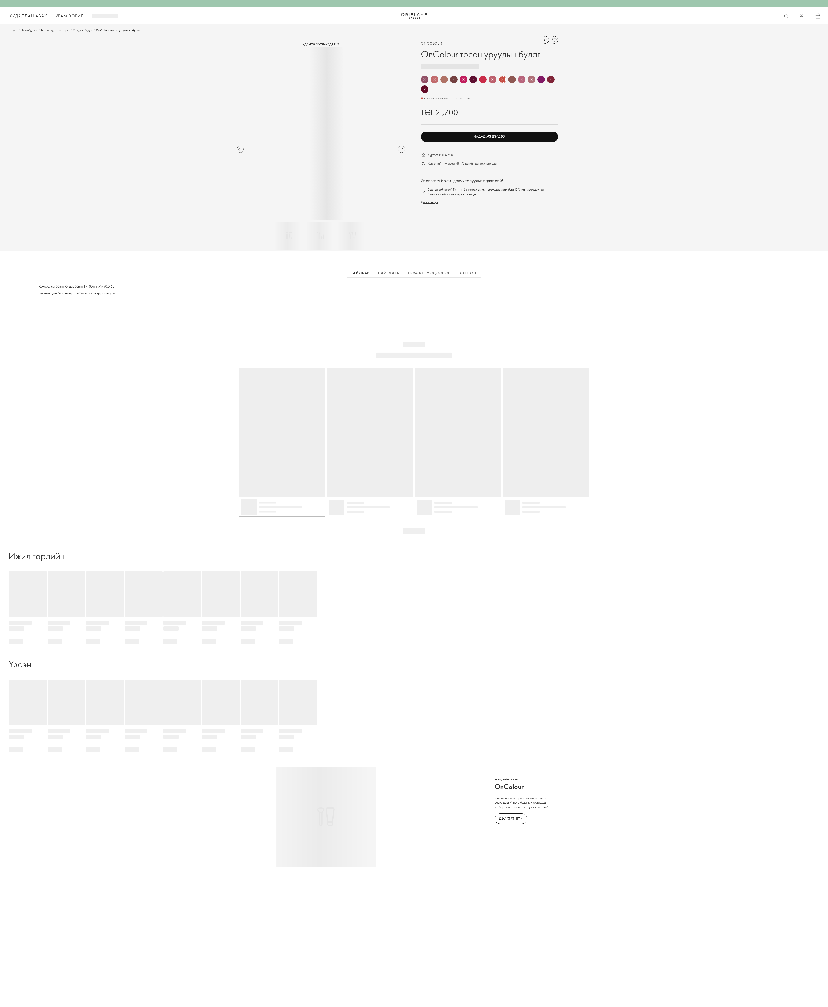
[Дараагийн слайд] (401, 149)
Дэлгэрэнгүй (429, 202)
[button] (424, 79)
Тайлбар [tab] (360, 273)
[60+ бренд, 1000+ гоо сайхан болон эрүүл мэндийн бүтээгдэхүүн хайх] (786, 16)
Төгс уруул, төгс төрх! (55, 30)
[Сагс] (818, 15)
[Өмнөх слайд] (240, 149)
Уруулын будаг (83, 30)
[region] (321, 133)
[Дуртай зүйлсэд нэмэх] (554, 40)
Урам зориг (69, 16)
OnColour (431, 43)
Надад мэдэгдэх (489, 136)
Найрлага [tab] (389, 273)
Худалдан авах (28, 16)
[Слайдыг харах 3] (352, 236)
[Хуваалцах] (545, 40)
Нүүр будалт (29, 30)
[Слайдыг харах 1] (289, 236)
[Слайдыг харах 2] (321, 236)
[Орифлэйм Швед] (414, 16)
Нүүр (13, 30)
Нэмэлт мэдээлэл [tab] (429, 273)
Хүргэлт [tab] (468, 273)
